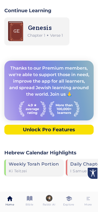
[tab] (10, 202)
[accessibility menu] (92, 173)
